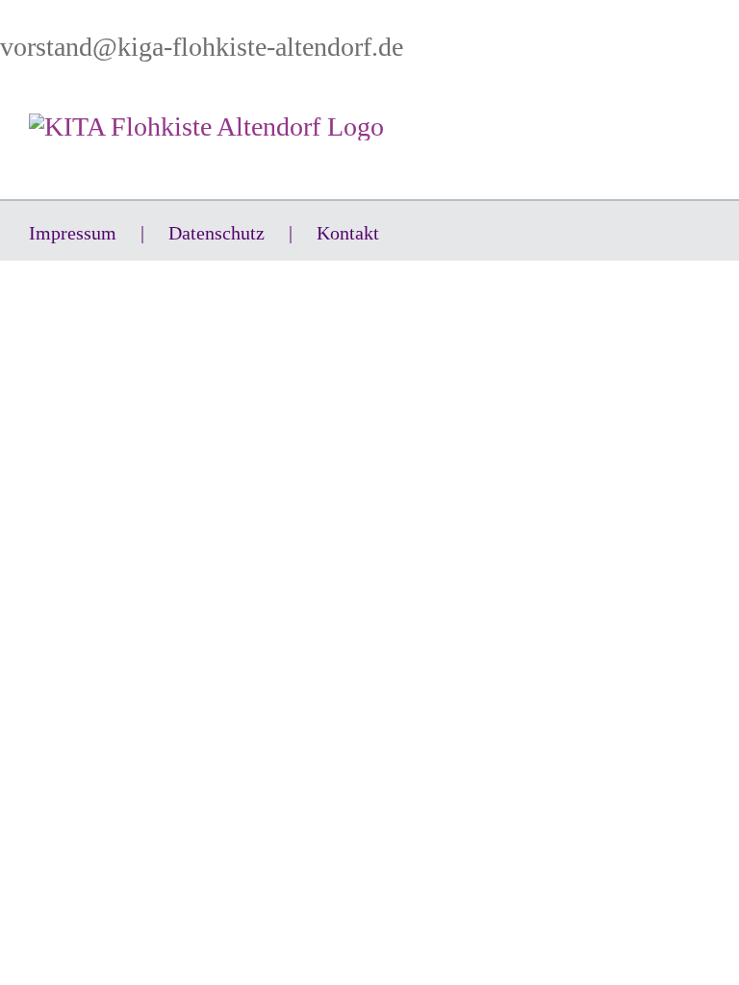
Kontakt (348, 232)
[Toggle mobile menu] (702, 124)
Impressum (72, 232)
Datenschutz (216, 232)
